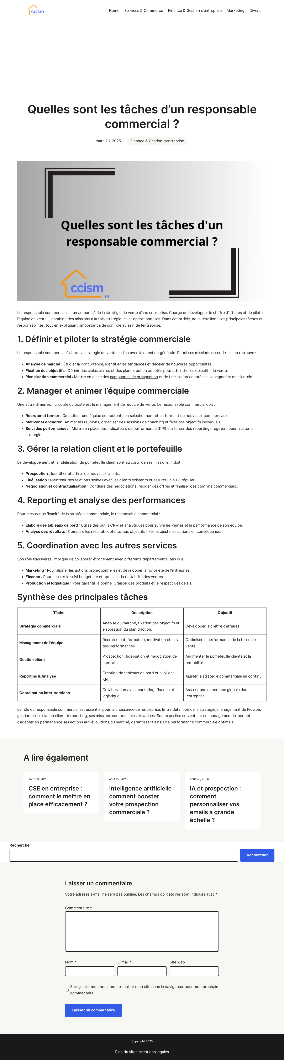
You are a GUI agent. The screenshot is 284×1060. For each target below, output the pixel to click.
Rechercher (20, 845)
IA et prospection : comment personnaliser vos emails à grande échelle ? (215, 804)
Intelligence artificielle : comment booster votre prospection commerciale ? (142, 800)
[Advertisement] (142, 57)
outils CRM (109, 525)
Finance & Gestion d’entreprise (157, 141)
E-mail (124, 962)
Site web (177, 962)
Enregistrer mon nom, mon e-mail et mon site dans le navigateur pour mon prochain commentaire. (144, 989)
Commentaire (78, 908)
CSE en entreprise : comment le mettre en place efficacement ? (59, 796)
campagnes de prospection (134, 377)
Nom (71, 962)
